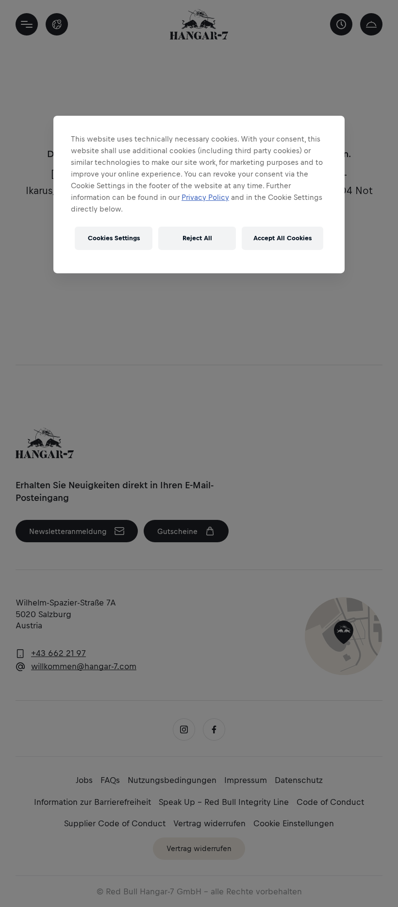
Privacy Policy (205, 197)
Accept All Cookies (282, 238)
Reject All (197, 238)
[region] (199, 194)
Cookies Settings (114, 238)
